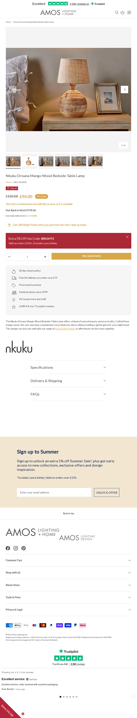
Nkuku (9, 182)
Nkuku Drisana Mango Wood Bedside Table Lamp (34, 22)
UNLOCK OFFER (106, 492)
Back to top (68, 513)
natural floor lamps (65, 328)
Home (8, 22)
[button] (122, 12)
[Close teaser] (23, 713)
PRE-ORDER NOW (91, 256)
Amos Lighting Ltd (19, 634)
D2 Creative (36, 640)
